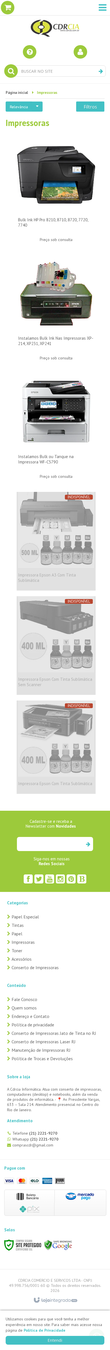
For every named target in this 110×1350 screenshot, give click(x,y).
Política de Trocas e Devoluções (42, 1058)
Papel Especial (25, 917)
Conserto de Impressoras (35, 967)
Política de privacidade (33, 1025)
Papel (17, 933)
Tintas (18, 925)
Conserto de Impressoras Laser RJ (44, 1041)
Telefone (34, 1133)
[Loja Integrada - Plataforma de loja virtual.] (55, 1300)
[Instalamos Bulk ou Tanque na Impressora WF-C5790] (56, 430)
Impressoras (23, 942)
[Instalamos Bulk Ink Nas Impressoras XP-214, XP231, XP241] (56, 311)
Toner (17, 950)
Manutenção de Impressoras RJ (41, 1050)
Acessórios (22, 959)
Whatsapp (35, 1139)
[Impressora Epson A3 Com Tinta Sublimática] (56, 541)
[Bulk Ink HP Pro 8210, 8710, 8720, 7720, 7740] (56, 193)
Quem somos (24, 1008)
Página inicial (17, 92)
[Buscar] (101, 71)
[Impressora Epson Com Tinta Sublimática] (56, 747)
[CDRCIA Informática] (55, 19)
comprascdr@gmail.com (32, 1145)
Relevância (19, 106)
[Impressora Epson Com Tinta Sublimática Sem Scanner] (56, 645)
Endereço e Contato (30, 1016)
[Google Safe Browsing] (58, 1244)
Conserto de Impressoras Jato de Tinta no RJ (54, 1033)
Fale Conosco (24, 999)
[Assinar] (88, 844)
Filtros (90, 107)
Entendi (55, 1340)
